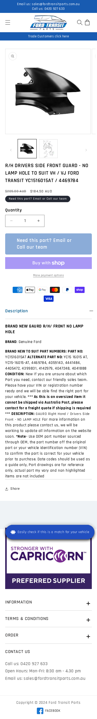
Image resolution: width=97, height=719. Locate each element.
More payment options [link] (48, 275)
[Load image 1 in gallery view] (27, 148)
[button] (8, 22)
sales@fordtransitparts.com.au (56, 4)
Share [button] (15, 488)
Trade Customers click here (48, 36)
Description (16, 311)
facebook (48, 711)
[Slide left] (11, 150)
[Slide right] (86, 150)
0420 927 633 (54, 9)
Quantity (13, 210)
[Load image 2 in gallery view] (48, 148)
